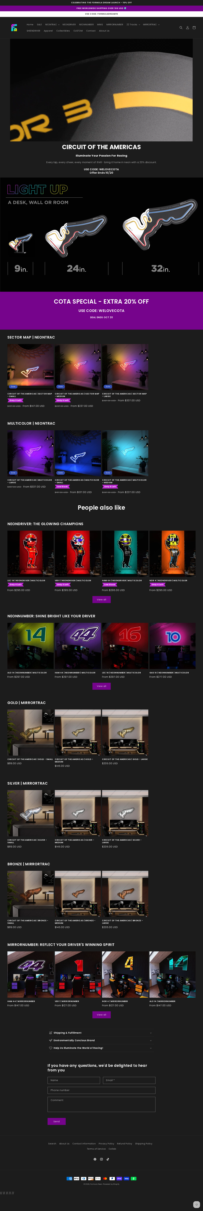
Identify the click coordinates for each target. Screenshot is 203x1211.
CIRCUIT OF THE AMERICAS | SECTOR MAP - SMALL (29, 395)
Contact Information (84, 1143)
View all (101, 599)
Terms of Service (96, 1148)
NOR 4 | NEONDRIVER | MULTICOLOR (169, 580)
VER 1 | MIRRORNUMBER (67, 1001)
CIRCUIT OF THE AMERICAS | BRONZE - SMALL (27, 921)
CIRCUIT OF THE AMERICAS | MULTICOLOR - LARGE (29, 481)
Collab (112, 1148)
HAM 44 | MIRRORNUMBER (21, 1001)
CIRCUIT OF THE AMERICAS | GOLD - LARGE (125, 759)
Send (56, 1121)
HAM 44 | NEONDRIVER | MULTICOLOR (122, 580)
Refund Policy (124, 1143)
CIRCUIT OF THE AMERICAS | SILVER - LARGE (121, 841)
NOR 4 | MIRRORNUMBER (115, 1001)
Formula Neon (96, 1184)
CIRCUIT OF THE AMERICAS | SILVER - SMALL (27, 841)
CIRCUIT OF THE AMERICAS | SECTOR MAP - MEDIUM (77, 395)
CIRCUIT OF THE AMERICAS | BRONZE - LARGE (122, 921)
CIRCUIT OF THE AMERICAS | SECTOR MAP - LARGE (124, 395)
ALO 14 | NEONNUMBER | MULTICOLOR (27, 673)
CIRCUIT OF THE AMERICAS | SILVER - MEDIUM (74, 841)
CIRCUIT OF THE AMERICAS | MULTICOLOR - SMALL (77, 481)
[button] (52, 24)
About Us (64, 1143)
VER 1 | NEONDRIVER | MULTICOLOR (73, 580)
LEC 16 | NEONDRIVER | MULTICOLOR (26, 580)
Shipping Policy (143, 1143)
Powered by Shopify (111, 1184)
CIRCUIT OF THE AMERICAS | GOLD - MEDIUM (74, 760)
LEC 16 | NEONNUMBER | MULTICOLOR (121, 673)
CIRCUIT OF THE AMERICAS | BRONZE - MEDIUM (75, 921)
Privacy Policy (106, 1143)
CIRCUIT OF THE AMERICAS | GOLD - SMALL (30, 759)
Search (52, 1143)
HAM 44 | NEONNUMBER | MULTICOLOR (75, 673)
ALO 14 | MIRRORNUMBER (163, 1001)
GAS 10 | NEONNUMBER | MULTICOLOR (169, 673)
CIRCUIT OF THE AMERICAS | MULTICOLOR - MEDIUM (124, 481)
